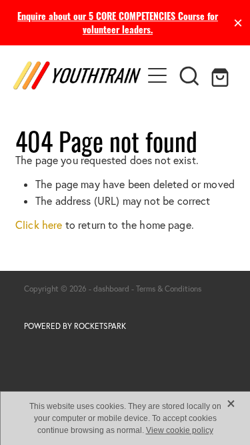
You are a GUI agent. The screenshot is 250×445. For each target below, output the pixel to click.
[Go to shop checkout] (221, 75)
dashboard (111, 289)
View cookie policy (179, 430)
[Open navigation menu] (157, 75)
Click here (39, 225)
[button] (189, 75)
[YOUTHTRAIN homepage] (77, 75)
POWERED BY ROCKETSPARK (75, 326)
